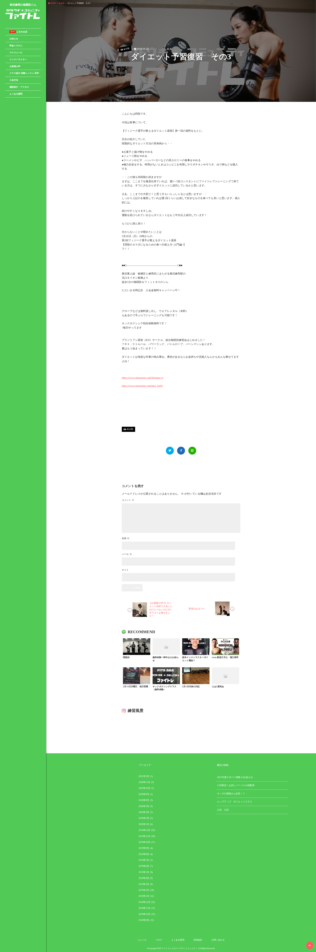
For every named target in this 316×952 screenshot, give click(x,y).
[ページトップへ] (309, 945)
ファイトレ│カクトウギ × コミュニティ (179, 948)
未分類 (126, 49)
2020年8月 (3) (146, 800)
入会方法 (14, 80)
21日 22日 (223, 810)
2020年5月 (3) (146, 806)
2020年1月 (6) (146, 824)
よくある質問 (16, 94)
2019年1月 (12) (146, 896)
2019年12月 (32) (147, 830)
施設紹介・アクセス (19, 87)
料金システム (16, 45)
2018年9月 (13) (146, 920)
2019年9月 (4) (146, 848)
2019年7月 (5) (146, 860)
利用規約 (198, 940)
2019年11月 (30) (147, 836)
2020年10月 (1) (146, 788)
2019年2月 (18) (146, 890)
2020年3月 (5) (146, 812)
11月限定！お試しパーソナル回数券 (235, 785)
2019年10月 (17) (147, 842)
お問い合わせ (217, 940)
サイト (125, 570)
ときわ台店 (18, 32)
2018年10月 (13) (147, 914)
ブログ (159, 940)
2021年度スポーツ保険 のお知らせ (235, 777)
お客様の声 (15, 66)
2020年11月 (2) (146, 782)
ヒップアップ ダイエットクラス (234, 801)
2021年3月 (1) (146, 776)
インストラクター (18, 59)
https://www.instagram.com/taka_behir (142, 385)
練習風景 (136, 710)
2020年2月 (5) (146, 818)
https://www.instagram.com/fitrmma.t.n (142, 377)
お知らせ (14, 39)
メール (127, 554)
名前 (126, 538)
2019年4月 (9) (146, 878)
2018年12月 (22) (147, 902)
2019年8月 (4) (146, 854)
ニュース (142, 940)
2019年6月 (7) (146, 866)
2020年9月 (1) (146, 794)
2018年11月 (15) (147, 908)
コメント (128, 500)
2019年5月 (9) (146, 872)
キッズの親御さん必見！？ (231, 793)
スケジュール (16, 52)
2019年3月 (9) (146, 884)
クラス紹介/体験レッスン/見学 (24, 73)
